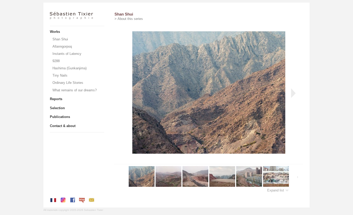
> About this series (128, 19)
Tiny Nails (59, 75)
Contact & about (62, 126)
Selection (57, 108)
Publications (60, 117)
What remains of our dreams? (74, 90)
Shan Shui (60, 39)
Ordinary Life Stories (67, 83)
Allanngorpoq (62, 46)
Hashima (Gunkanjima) (69, 68)
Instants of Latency (66, 54)
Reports (56, 99)
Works (55, 32)
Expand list (276, 190)
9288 (56, 61)
